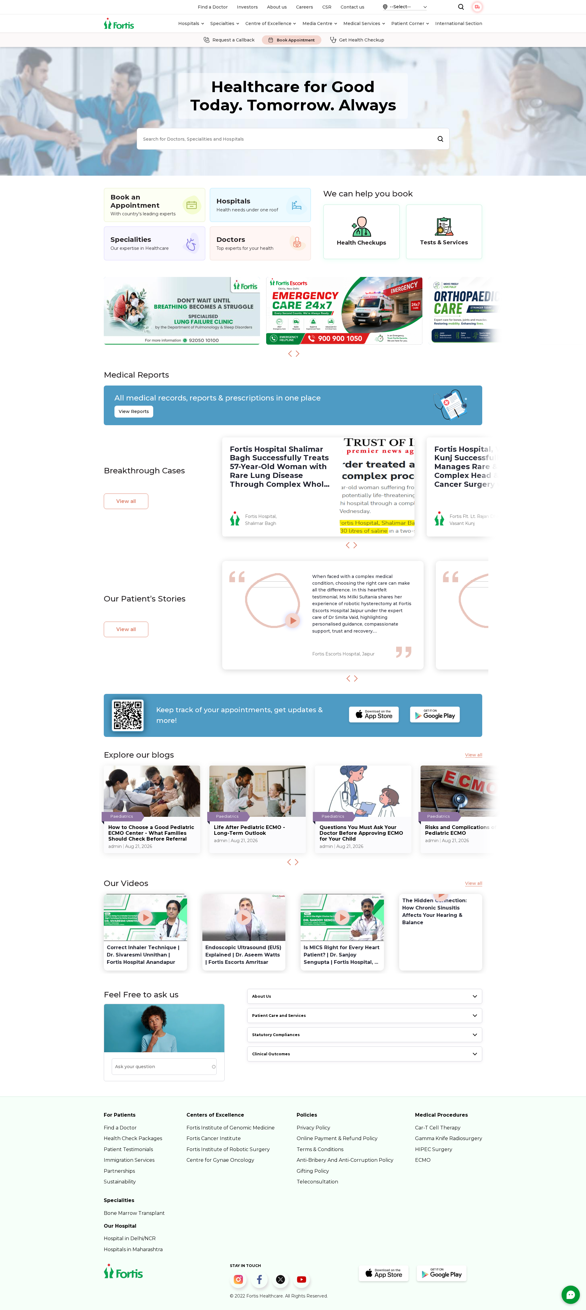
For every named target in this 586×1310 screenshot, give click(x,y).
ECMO (423, 1160)
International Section (458, 23)
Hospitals (188, 23)
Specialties (222, 23)
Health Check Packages (133, 1138)
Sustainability (120, 1182)
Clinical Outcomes (271, 1054)
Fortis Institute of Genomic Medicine (230, 1128)
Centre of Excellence (268, 23)
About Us (261, 996)
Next (297, 353)
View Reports (134, 411)
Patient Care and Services (279, 1015)
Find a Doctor (213, 7)
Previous (290, 353)
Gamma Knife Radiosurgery (448, 1138)
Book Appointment (296, 40)
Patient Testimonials (128, 1149)
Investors (247, 7)
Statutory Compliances (276, 1034)
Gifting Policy (313, 1171)
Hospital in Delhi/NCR (130, 1238)
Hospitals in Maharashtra (133, 1249)
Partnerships (119, 1171)
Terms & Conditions (320, 1149)
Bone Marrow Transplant (134, 1213)
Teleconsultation (317, 1182)
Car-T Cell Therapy (438, 1128)
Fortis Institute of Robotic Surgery (228, 1149)
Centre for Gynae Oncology (220, 1160)
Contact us (352, 7)
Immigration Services (129, 1160)
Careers (304, 7)
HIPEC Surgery (433, 1149)
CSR (326, 7)
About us (277, 7)
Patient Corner (407, 23)
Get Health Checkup (361, 40)
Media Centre (317, 23)
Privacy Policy (313, 1128)
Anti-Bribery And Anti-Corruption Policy (345, 1160)
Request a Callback (233, 40)
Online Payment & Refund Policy (337, 1138)
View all (126, 501)
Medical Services (361, 23)
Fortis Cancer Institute (213, 1138)
